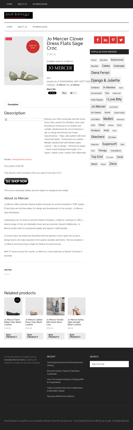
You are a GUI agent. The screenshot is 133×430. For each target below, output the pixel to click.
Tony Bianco (116, 151)
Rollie (106, 130)
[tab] (13, 104)
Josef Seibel (113, 107)
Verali (120, 157)
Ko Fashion (96, 112)
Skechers (98, 137)
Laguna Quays (119, 113)
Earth (121, 88)
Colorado (119, 65)
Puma (119, 125)
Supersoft (109, 144)
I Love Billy (114, 99)
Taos (122, 144)
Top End (97, 157)
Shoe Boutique (18, 15)
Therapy (102, 150)
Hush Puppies (97, 100)
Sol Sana (112, 137)
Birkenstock (117, 60)
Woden (103, 164)
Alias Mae (103, 60)
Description (13, 104)
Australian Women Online (14, 360)
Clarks (106, 65)
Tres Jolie (109, 157)
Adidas (93, 60)
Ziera (113, 164)
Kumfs (107, 113)
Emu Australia (96, 93)
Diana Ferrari (100, 73)
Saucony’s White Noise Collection (60, 396)
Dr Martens (109, 87)
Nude (93, 125)
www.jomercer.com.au (21, 159)
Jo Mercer (60, 85)
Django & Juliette (105, 80)
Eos (107, 93)
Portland (110, 125)
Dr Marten (95, 88)
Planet (102, 125)
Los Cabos (95, 119)
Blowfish (94, 66)
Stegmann (95, 144)
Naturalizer (120, 119)
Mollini (108, 119)
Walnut (94, 164)
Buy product (11, 336)
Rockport (95, 130)
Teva (93, 151)
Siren (114, 131)
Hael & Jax (117, 93)
